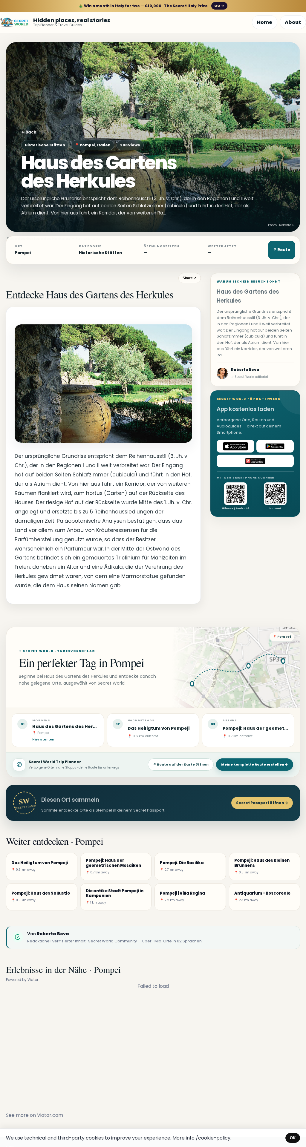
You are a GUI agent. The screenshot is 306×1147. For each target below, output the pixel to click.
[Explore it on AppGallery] (255, 461)
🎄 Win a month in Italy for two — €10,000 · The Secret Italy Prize (151, 5)
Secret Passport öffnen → (262, 802)
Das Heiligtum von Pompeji (158, 728)
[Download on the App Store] (235, 446)
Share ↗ (190, 278)
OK (293, 1138)
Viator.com (50, 1115)
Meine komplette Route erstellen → (254, 764)
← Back (28, 132)
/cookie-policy (213, 1137)
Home (264, 22)
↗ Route (281, 250)
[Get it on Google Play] (275, 446)
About (293, 22)
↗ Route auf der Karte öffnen (181, 764)
